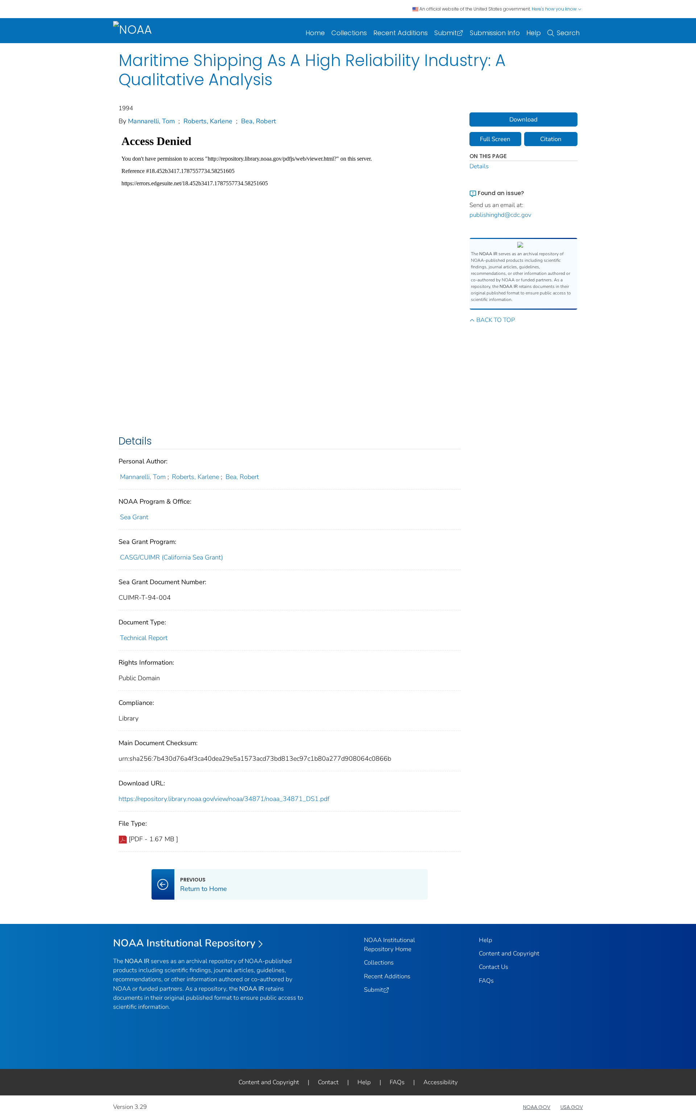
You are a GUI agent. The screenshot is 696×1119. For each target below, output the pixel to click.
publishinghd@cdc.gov (500, 215)
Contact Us (493, 967)
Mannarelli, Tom (151, 121)
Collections (349, 32)
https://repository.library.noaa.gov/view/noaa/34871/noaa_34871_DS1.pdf (224, 798)
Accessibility (440, 1082)
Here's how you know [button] (555, 9)
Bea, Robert (258, 121)
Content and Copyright (509, 953)
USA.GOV (571, 1107)
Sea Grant (134, 517)
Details (479, 166)
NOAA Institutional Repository (184, 943)
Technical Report (143, 637)
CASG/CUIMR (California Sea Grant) (171, 557)
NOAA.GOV (536, 1107)
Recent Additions (400, 32)
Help (533, 32)
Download (523, 119)
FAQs (486, 980)
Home (315, 32)
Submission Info (495, 32)
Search (568, 32)
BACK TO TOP (495, 320)
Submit (445, 32)
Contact (328, 1082)
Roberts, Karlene (207, 121)
